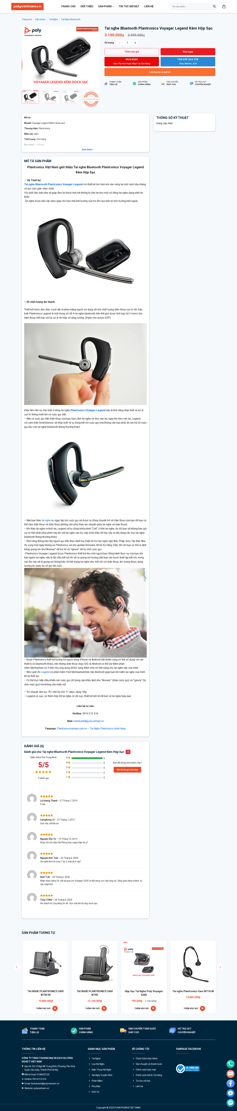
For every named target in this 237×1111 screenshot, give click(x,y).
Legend (45, 672)
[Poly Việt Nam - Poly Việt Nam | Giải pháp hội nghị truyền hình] (27, 6)
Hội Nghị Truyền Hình (102, 1075)
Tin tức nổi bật (129, 6)
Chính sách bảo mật (146, 1069)
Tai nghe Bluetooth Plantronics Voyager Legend (53, 184)
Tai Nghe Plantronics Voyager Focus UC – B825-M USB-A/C (68, 993)
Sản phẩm (105, 6)
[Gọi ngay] (231, 1064)
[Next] (94, 57)
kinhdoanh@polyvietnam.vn (89, 721)
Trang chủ (68, 6)
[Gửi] (214, 6)
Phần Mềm (97, 1080)
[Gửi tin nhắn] (231, 1074)
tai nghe (46, 520)
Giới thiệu (86, 6)
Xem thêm (87, 149)
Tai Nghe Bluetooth (70, 19)
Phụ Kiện (96, 1086)
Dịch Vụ (95, 1091)
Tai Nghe (53, 19)
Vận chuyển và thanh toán (149, 1064)
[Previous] (27, 57)
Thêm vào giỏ (131, 51)
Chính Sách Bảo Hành (147, 1058)
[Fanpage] (231, 1084)
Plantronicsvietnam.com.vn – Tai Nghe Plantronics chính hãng (91, 728)
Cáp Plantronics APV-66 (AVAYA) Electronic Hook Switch (117, 993)
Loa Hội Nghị (98, 1064)
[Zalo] (231, 1103)
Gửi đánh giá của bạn (127, 769)
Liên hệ (148, 6)
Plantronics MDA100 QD (167, 991)
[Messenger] (231, 1093)
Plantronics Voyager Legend (88, 410)
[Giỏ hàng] (224, 6)
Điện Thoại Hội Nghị (101, 1069)
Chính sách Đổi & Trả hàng (149, 1075)
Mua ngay (188, 51)
